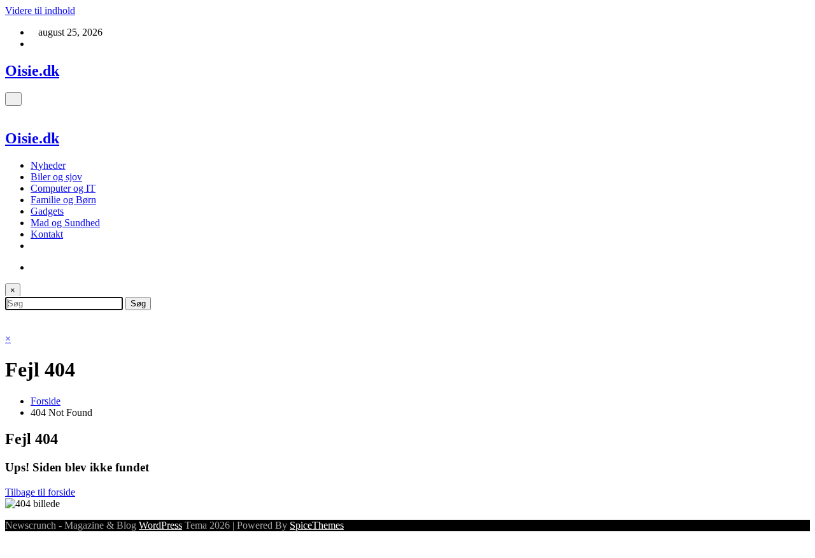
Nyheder (48, 165)
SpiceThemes (317, 525)
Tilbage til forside (40, 492)
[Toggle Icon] (9, 327)
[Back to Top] (9, 546)
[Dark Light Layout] (9, 315)
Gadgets (47, 211)
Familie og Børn (63, 199)
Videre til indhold (40, 10)
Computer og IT (63, 188)
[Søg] (34, 267)
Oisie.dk (32, 70)
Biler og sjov (56, 176)
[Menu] (13, 99)
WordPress (160, 525)
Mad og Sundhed (65, 222)
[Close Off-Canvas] (9, 111)
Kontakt (47, 234)
